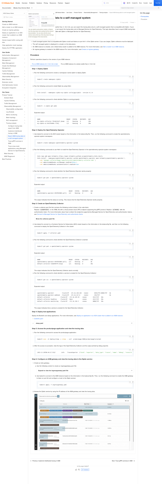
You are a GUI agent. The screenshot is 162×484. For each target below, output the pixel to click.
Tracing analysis (103, 12)
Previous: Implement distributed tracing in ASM (46, 461)
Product (132, 22)
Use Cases (69, 12)
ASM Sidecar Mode (60, 12)
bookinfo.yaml (38, 319)
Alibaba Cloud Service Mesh (21, 8)
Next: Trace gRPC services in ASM (122, 461)
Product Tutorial (78, 12)
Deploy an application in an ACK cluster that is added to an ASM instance (100, 316)
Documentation (6, 8)
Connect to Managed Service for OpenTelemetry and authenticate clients (60, 214)
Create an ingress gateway (90, 49)
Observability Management (91, 12)
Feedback (85, 469)
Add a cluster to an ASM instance (113, 47)
